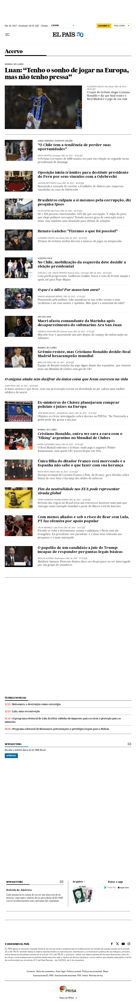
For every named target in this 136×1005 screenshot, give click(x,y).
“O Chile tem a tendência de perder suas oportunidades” (74, 147)
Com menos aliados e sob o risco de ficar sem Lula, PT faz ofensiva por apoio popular (83, 519)
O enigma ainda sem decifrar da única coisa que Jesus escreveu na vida (66, 379)
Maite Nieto (43, 472)
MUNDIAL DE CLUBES (47, 430)
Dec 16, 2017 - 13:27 (74, 527)
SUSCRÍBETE (104, 26)
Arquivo (77, 882)
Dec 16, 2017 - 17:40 (74, 296)
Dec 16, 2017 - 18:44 (101, 273)
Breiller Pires (45, 362)
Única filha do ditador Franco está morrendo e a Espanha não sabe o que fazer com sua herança (81, 463)
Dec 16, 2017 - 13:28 (80, 500)
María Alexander (46, 444)
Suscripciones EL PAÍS (43, 975)
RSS (79, 975)
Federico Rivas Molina (49, 331)
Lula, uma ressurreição (26, 711)
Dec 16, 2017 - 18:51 (72, 155)
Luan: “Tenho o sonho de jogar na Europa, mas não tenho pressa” (67, 73)
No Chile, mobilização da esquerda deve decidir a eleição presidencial (82, 264)
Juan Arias (10, 386)
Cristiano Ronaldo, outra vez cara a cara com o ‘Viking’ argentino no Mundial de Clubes (80, 436)
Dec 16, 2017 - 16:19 (63, 362)
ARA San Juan (44, 317)
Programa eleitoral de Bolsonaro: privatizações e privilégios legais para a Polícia (60, 729)
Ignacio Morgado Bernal (50, 296)
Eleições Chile (45, 258)
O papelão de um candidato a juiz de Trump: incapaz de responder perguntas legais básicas (80, 550)
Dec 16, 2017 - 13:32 (67, 472)
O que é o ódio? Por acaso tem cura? (69, 290)
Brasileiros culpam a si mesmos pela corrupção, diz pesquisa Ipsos (84, 202)
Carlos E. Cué (44, 273)
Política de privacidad (92, 971)
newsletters (13, 744)
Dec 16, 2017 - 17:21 (84, 331)
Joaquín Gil (62, 413)
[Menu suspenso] (7, 35)
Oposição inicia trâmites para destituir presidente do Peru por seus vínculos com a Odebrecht (83, 175)
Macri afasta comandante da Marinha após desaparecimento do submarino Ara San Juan (80, 323)
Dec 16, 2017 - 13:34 (72, 444)
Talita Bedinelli (45, 527)
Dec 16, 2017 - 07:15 (76, 558)
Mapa (105, 971)
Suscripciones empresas (65, 975)
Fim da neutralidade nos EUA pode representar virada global (79, 491)
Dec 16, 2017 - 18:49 (73, 183)
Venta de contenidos (45, 971)
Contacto (31, 971)
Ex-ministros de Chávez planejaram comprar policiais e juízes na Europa (79, 405)
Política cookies (74, 971)
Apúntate (11, 755)
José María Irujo (46, 413)
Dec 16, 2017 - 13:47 (86, 413)
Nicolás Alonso (45, 558)
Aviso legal (61, 971)
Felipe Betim (44, 211)
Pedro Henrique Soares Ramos (53, 500)
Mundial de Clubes (14, 64)
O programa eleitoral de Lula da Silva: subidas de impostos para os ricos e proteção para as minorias (63, 720)
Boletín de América (19, 890)
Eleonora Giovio (95, 86)
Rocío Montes (45, 155)
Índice (85, 975)
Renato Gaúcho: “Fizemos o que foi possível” (78, 231)
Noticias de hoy (96, 975)
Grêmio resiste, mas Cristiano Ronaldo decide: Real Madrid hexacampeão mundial (84, 354)
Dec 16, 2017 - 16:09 (27, 386)
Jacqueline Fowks (47, 183)
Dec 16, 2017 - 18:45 (71, 211)
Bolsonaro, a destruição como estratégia (36, 704)
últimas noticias (15, 697)
